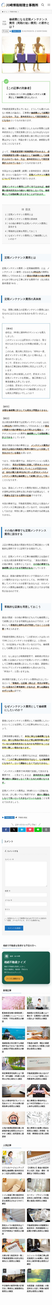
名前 (7, 891)
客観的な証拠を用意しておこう (22, 231)
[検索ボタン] (43, 5)
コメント (9, 859)
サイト (7, 909)
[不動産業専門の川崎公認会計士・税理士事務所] (20, 5)
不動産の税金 (16, 31)
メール (8, 900)
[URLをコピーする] (46, 829)
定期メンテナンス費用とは (20, 214)
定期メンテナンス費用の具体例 (22, 219)
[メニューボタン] (49, 5)
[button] (6, 829)
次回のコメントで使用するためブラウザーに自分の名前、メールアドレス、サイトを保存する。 (26, 919)
